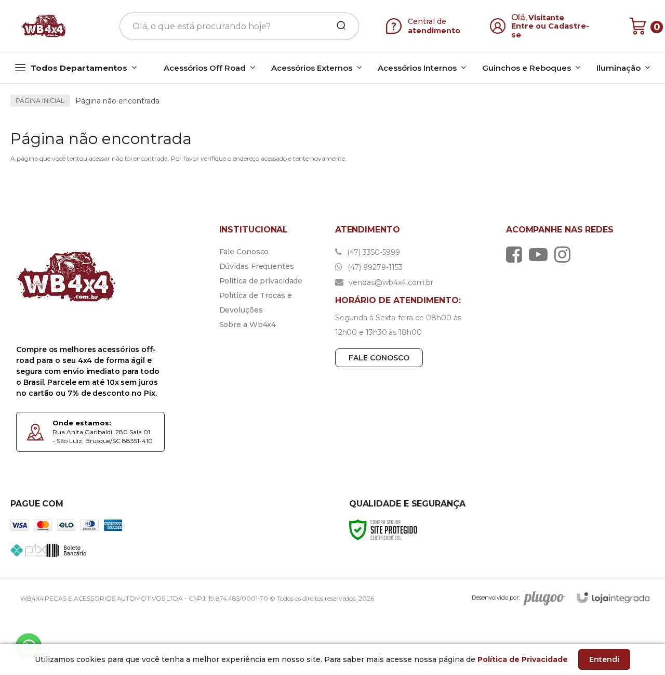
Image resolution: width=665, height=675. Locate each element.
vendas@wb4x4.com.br (390, 282)
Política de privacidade (261, 280)
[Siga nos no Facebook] (516, 254)
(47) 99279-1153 (374, 267)
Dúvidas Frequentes (256, 266)
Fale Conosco (244, 251)
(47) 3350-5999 (372, 252)
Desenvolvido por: (496, 597)
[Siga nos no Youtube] (541, 254)
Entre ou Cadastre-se (550, 30)
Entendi (604, 659)
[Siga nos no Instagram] (565, 254)
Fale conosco (379, 357)
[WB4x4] (44, 26)
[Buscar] (337, 26)
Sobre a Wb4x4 (247, 324)
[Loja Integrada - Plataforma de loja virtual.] (613, 598)
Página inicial (40, 101)
